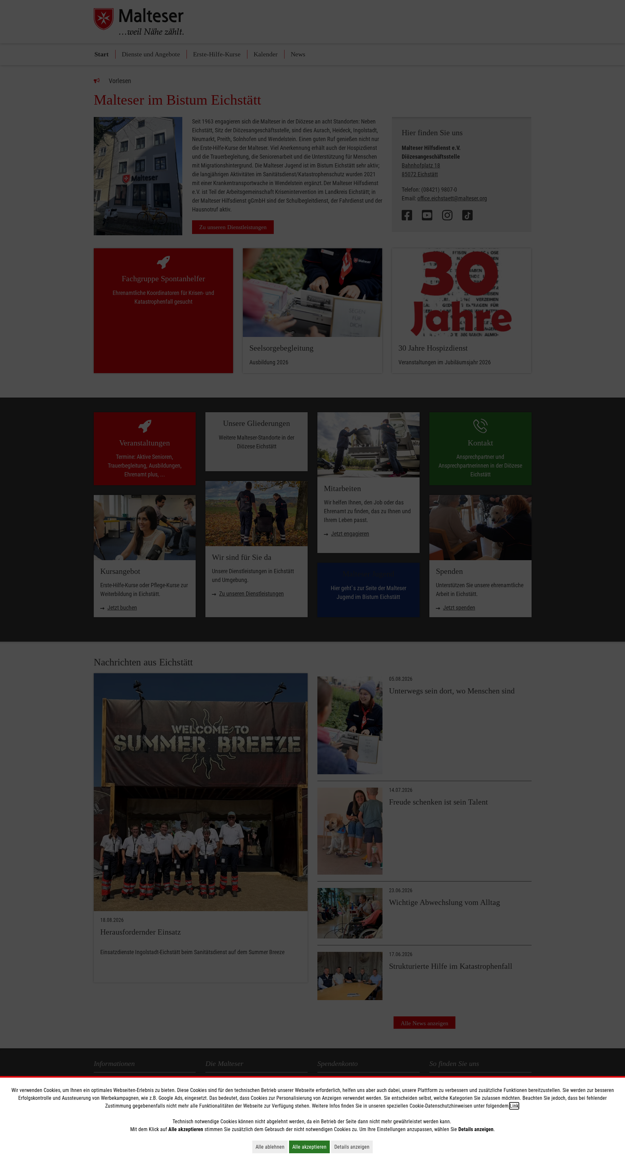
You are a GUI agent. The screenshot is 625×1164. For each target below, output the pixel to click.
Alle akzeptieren (311, 1146)
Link (514, 1106)
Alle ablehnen (272, 1146)
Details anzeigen (353, 1146)
